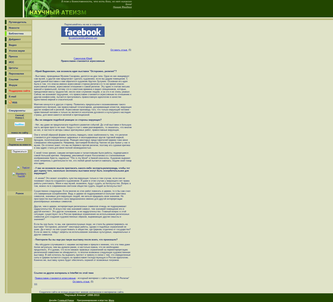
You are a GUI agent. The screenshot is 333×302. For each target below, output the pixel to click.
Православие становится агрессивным (55, 278)
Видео (13, 45)
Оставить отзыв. (119, 50)
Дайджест (15, 39)
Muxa (111, 300)
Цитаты (13, 67)
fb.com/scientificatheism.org (83, 38)
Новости (14, 27)
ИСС (11, 62)
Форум (13, 85)
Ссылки (13, 79)
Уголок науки (17, 50)
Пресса (13, 56)
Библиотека (16, 33)
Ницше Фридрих (122, 7)
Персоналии (16, 73)
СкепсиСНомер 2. (19, 116)
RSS (14, 102)
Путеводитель (18, 22)
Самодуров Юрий (83, 58)
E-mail (12, 96)
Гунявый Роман (66, 300)
